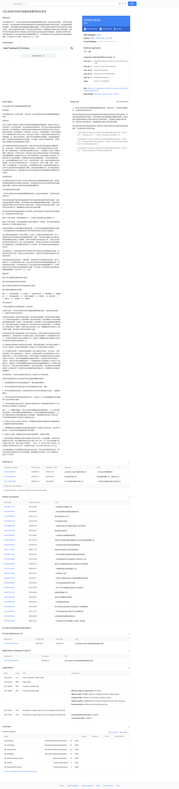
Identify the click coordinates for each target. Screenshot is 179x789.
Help (117, 786)
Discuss (116, 94)
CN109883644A (9, 526)
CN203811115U (9, 507)
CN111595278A (9, 481)
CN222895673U (9, 602)
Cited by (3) (91, 88)
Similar (118, 29)
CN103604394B (9, 559)
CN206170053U (9, 573)
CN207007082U (9, 564)
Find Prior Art (107, 29)
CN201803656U (9, 535)
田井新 (98, 38)
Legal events (100, 88)
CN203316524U (9, 587)
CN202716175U (9, 592)
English (98, 35)
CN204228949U (9, 583)
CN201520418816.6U (11, 643)
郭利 (110, 38)
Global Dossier (107, 94)
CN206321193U (9, 578)
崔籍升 (92, 38)
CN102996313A (9, 530)
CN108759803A (9, 472)
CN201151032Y (9, 549)
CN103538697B (9, 516)
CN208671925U (9, 554)
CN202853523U (9, 606)
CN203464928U (9, 545)
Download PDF (92, 29)
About (62, 786)
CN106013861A (9, 621)
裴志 (102, 38)
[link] (8, 741)
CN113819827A (9, 611)
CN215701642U (9, 568)
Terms (98, 786)
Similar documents (112, 88)
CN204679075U (9, 511)
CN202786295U (9, 597)
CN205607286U (9, 616)
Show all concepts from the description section (20, 771)
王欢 (106, 38)
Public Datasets (87, 786)
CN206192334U (9, 540)
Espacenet (97, 94)
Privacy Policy (108, 786)
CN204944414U (9, 521)
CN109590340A (9, 476)
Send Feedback (72, 786)
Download (114, 732)
